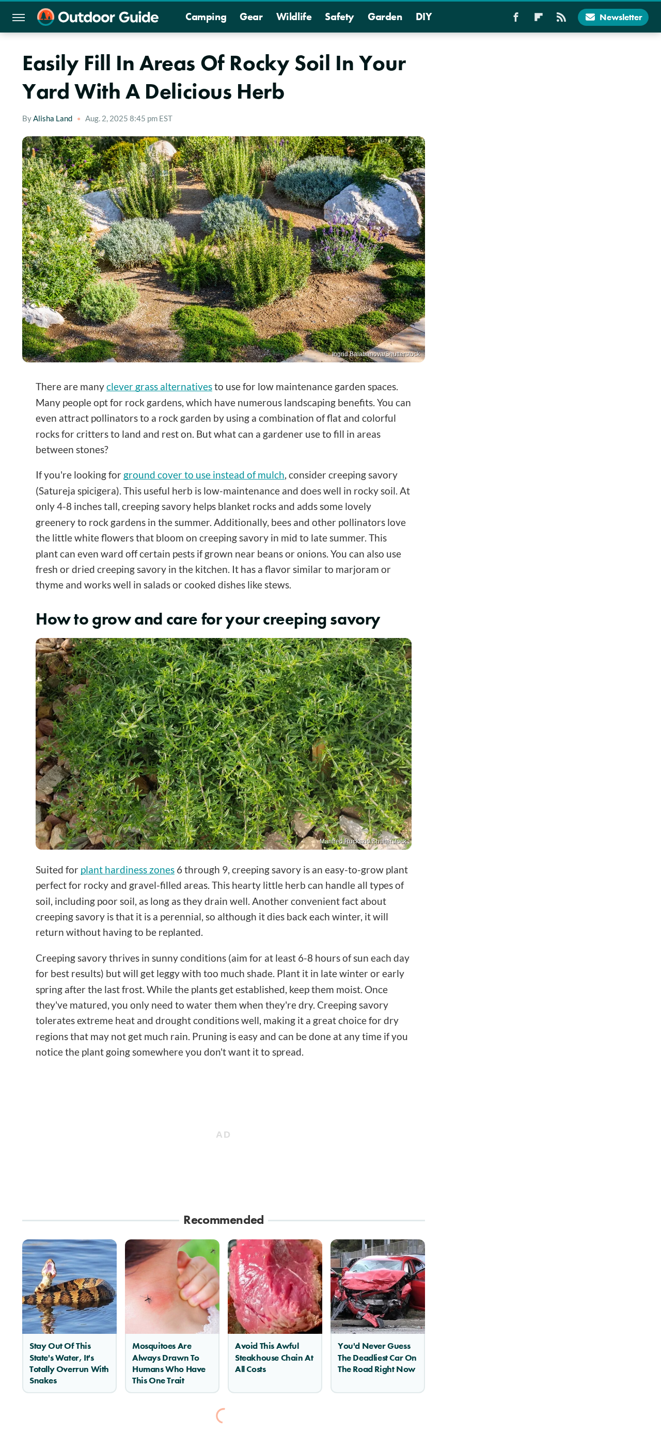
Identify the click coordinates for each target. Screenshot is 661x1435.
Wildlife (294, 16)
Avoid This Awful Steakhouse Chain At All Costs (274, 1357)
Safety (339, 16)
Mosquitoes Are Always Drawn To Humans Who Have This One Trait (169, 1362)
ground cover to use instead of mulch (204, 475)
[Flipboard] (538, 20)
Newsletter (621, 17)
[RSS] (561, 20)
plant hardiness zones (128, 869)
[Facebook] (516, 20)
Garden (385, 16)
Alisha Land (52, 118)
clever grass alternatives (159, 386)
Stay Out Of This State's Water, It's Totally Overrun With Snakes (69, 1362)
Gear (251, 16)
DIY (424, 16)
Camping (205, 16)
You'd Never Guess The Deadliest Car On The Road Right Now (377, 1357)
